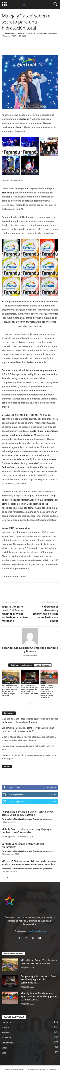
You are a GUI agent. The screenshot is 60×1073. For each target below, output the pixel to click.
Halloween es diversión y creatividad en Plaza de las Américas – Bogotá (45, 613)
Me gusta (51, 787)
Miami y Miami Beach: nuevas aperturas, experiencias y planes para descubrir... (39, 996)
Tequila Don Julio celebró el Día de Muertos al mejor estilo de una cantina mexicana (15, 613)
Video (4, 1047)
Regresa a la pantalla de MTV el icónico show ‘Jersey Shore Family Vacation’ (27, 813)
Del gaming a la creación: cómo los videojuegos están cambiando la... (38, 979)
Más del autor (42, 665)
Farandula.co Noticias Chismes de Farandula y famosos (30, 33)
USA (43, 682)
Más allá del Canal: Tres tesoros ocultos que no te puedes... (39, 961)
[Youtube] (40, 938)
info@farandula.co (37, 931)
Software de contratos (14, 1069)
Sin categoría (7, 682)
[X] (33, 938)
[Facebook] (5, 48)
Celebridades (8, 1042)
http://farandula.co (30, 655)
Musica (5, 1027)
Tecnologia (26, 682)
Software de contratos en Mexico (41, 1069)
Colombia (6, 1022)
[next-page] (32, 703)
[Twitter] (12, 48)
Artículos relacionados (21, 665)
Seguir (53, 794)
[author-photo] (30, 636)
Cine (4, 1053)
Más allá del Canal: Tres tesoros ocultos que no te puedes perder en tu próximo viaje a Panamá (10, 690)
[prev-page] (28, 703)
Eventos (6, 1032)
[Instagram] (27, 938)
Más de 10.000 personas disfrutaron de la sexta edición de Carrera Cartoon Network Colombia (29, 863)
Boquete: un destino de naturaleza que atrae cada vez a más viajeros (29, 757)
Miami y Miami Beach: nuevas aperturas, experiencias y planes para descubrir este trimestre (47, 691)
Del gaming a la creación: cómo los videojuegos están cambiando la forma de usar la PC (29, 689)
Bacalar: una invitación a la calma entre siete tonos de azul (28, 748)
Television (6, 1037)
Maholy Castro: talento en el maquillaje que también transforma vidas (27, 831)
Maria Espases (8, 836)
